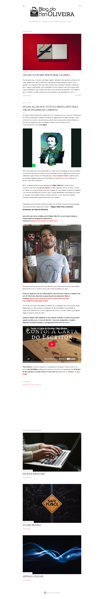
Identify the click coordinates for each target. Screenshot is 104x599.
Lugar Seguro (32, 525)
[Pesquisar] (80, 6)
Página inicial (35, 22)
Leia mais (78, 95)
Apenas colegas (33, 576)
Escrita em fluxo (34, 473)
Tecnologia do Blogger (53, 592)
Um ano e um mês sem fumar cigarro (46, 74)
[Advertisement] (52, 410)
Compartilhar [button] (27, 95)
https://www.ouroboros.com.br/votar (44, 221)
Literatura (38, 384)
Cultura (32, 384)
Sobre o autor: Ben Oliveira (54, 22)
